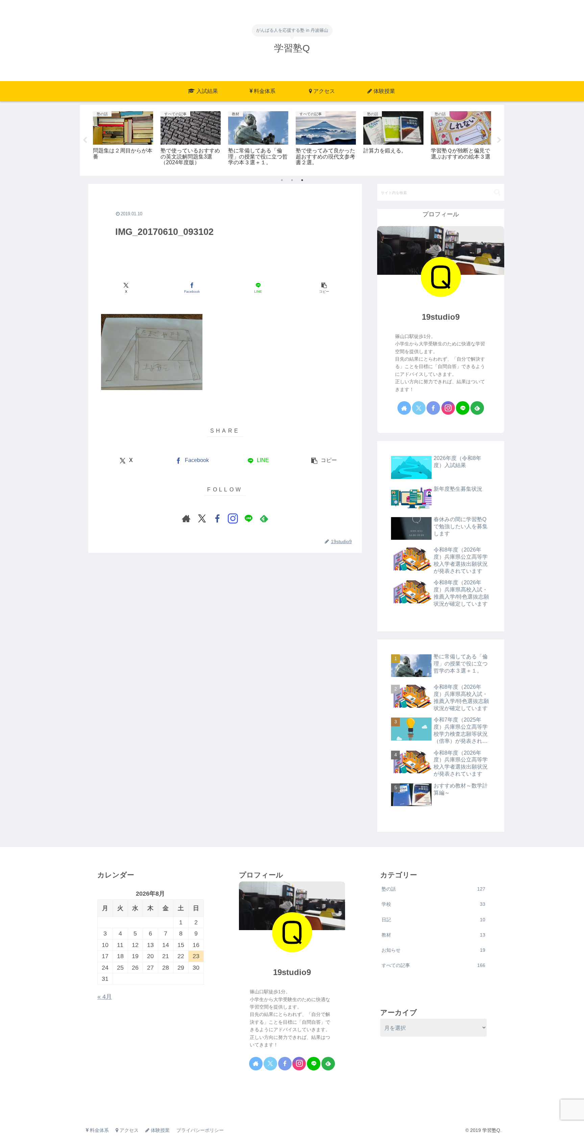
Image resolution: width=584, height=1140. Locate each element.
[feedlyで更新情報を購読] (264, 518)
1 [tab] (281, 180)
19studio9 (441, 316)
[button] (324, 288)
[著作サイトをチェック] (186, 518)
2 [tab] (292, 180)
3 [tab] (302, 180)
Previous (84, 140)
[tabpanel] (123, 139)
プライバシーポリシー (200, 1130)
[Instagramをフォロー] (233, 518)
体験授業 (159, 1130)
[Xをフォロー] (202, 518)
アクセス (128, 1130)
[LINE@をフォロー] (248, 518)
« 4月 (104, 996)
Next (499, 140)
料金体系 (99, 1130)
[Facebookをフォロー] (217, 518)
